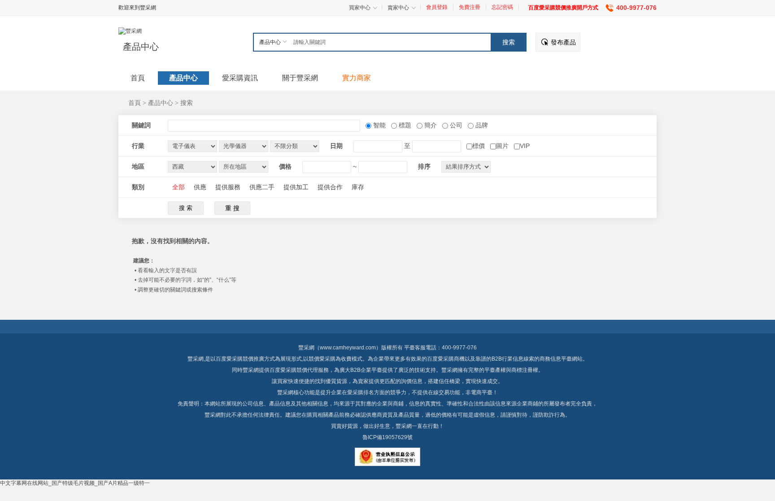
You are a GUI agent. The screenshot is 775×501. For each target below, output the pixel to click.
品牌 (481, 125)
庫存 (358, 187)
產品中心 (141, 47)
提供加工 (296, 187)
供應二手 (261, 187)
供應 (200, 187)
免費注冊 (469, 7)
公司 (455, 125)
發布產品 (563, 42)
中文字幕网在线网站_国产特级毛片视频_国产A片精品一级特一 (75, 483)
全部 (178, 187)
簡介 (429, 125)
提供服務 (227, 187)
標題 (404, 125)
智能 (378, 125)
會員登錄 (437, 7)
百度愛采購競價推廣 (240, 359)
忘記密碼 (502, 7)
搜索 (186, 102)
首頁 (134, 102)
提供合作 (330, 187)
